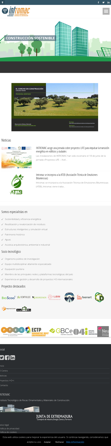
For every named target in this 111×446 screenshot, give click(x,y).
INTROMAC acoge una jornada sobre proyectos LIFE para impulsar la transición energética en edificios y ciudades (72, 149)
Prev (16, 107)
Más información (75, 441)
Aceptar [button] (47, 442)
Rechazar (60, 442)
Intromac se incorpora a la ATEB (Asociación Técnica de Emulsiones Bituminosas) (67, 176)
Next (95, 107)
